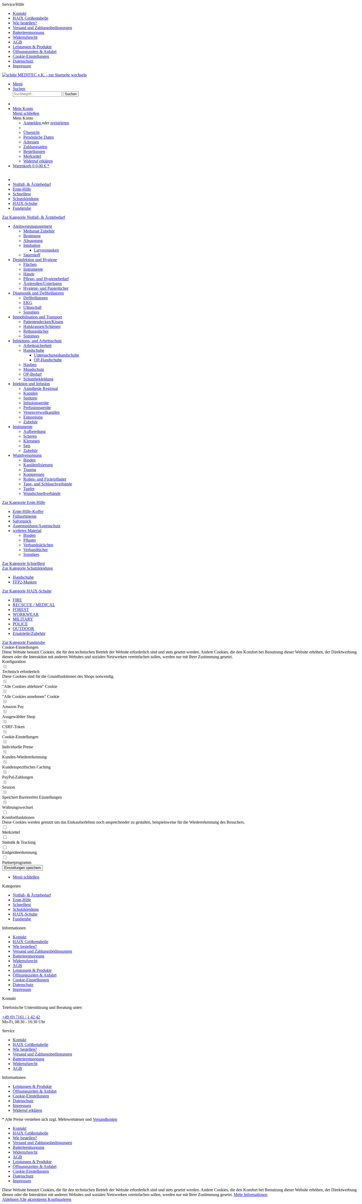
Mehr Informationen (250, 1194)
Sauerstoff (31, 255)
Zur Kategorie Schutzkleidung (27, 568)
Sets (26, 445)
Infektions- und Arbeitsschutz (37, 341)
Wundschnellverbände (41, 493)
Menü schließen (26, 113)
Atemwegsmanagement (32, 226)
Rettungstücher (35, 331)
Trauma (29, 469)
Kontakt (19, 13)
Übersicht (31, 132)
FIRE (17, 600)
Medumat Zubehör (39, 231)
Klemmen (31, 441)
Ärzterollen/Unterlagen (42, 283)
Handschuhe (33, 350)
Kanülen (30, 393)
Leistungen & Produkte (32, 47)
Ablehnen (10, 1199)
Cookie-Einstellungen (31, 56)
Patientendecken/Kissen (43, 321)
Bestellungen (34, 151)
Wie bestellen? (25, 23)
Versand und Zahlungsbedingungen (42, 27)
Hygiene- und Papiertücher (45, 288)
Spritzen (30, 398)
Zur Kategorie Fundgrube (23, 642)
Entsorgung (33, 417)
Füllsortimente (25, 516)
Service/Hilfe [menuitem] (37, 35)
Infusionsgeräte (36, 403)
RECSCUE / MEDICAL (34, 605)
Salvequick (22, 521)
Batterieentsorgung (28, 32)
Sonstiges (31, 312)
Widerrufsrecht (25, 37)
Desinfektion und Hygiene (35, 259)
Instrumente (33, 269)
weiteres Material (27, 530)
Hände (28, 274)
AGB (17, 42)
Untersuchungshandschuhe (56, 355)
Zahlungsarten (35, 146)
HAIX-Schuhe (25, 914)
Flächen (30, 264)
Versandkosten (105, 1119)
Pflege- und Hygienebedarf (46, 278)
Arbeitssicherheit (37, 345)
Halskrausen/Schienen (41, 326)
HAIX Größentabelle (30, 18)
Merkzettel (32, 156)
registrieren (59, 123)
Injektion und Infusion (31, 383)
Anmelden (32, 123)
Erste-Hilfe (22, 900)
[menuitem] (186, 13)
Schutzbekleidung (38, 379)
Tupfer (28, 488)
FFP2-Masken (25, 582)
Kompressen (33, 474)
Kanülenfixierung (38, 465)
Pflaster (29, 540)
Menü (18, 84)
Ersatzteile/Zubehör (29, 633)
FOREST (21, 609)
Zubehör (30, 422)
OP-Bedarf (32, 374)
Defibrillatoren (35, 298)
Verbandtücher (35, 549)
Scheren (30, 436)
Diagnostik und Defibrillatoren (38, 293)
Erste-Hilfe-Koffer (28, 511)
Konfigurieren (59, 1199)
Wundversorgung (27, 455)
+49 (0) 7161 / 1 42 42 (21, 1017)
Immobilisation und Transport (37, 317)
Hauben (30, 364)
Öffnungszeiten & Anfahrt (34, 51)
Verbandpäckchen (38, 545)
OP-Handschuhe (48, 360)
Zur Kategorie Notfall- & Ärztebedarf (33, 217)
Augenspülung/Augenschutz (36, 526)
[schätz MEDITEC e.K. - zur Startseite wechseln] (44, 75)
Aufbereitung (34, 431)
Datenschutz (23, 61)
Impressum (22, 66)
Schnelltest (22, 904)
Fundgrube (22, 919)
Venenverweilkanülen (41, 412)
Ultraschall (32, 307)
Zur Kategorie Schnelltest (23, 563)
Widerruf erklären (38, 161)
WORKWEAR (26, 614)
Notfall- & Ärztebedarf (32, 895)
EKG (27, 302)
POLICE (20, 624)
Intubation (31, 245)
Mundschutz (33, 369)
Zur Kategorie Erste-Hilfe (23, 502)
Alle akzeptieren (33, 1199)
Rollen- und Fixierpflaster (44, 479)
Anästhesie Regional (40, 388)
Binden (29, 460)
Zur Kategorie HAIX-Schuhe (26, 591)
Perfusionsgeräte (37, 407)
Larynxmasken (46, 250)
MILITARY (23, 619)
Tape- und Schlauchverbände (47, 484)
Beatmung (32, 236)
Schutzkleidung (26, 909)
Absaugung (33, 240)
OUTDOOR (23, 628)
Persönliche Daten (38, 137)
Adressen (31, 142)
